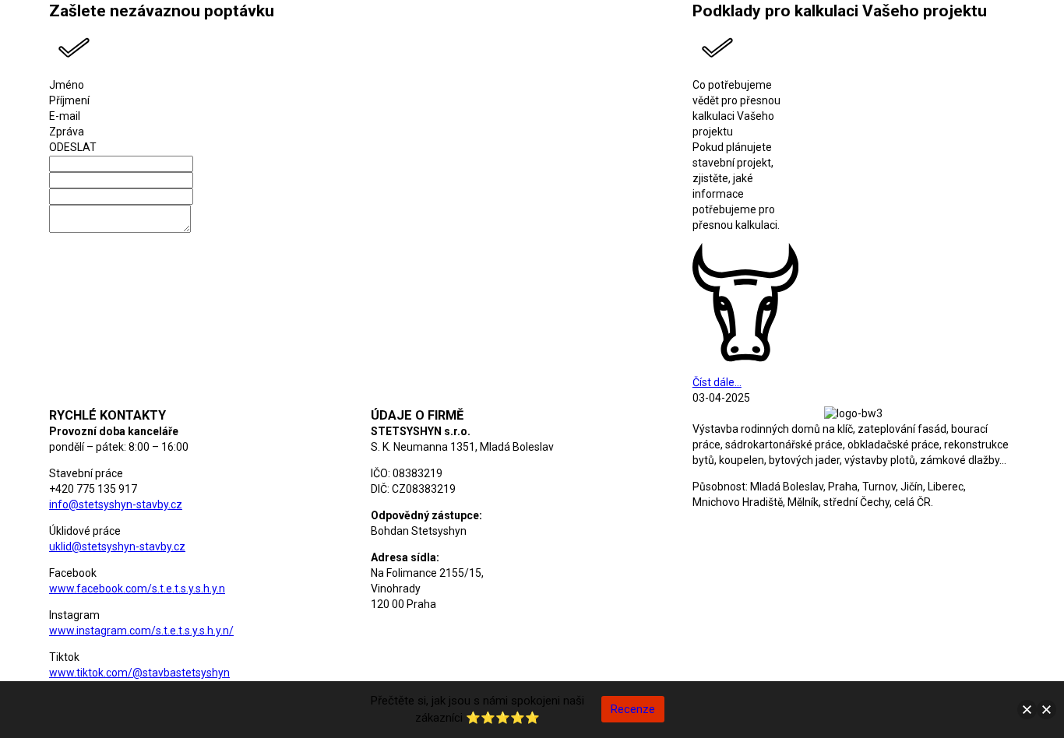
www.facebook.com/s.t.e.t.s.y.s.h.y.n (137, 588)
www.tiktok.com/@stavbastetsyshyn (139, 672)
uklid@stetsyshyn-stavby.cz (117, 546)
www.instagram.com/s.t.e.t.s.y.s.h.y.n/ (141, 630)
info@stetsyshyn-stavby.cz (115, 504)
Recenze (633, 709)
